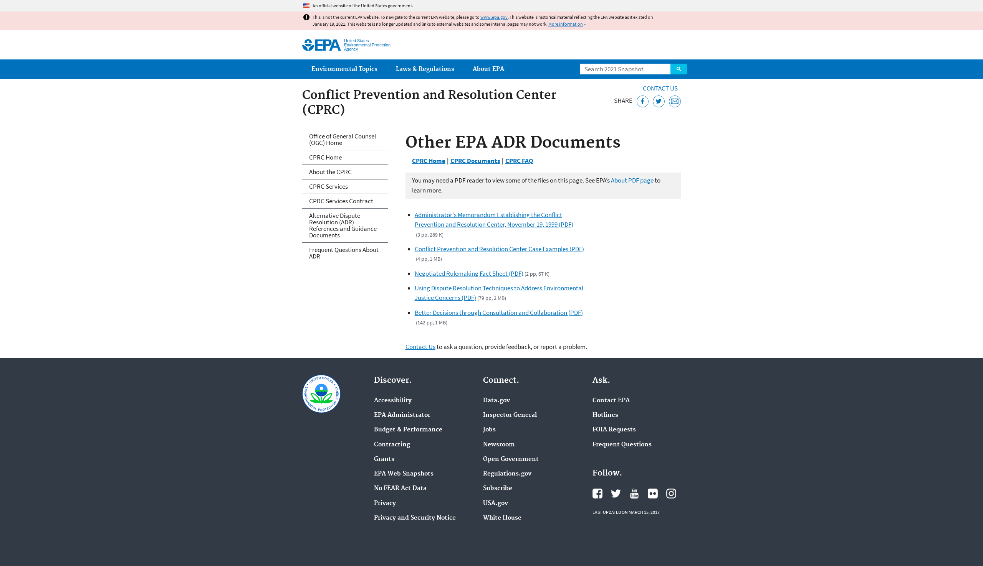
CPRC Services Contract (341, 201)
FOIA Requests (614, 429)
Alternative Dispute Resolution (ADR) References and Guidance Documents (343, 225)
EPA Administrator (402, 415)
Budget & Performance (408, 429)
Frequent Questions (622, 444)
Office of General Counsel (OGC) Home (342, 139)
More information (565, 24)
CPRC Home (428, 160)
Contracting (392, 444)
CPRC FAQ (519, 160)
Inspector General (510, 415)
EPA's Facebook (597, 494)
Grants (384, 459)
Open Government (511, 459)
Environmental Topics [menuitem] (344, 69)
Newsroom (499, 444)
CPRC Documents (475, 160)
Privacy (385, 503)
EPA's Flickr (653, 494)
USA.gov (495, 503)
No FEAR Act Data (400, 488)
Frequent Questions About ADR (344, 252)
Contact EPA (611, 400)
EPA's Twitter (616, 494)
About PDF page (632, 180)
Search (678, 69)
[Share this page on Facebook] (643, 101)
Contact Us (660, 88)
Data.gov (496, 400)
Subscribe (497, 488)
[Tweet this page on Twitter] (659, 101)
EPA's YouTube (634, 494)
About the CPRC (330, 172)
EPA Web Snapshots (404, 474)
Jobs (489, 429)
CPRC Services (328, 186)
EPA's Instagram (671, 494)
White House (502, 518)
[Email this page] (675, 101)
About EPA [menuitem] (488, 69)
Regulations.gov (507, 474)
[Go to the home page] (321, 45)
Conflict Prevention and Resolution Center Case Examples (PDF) (499, 249)
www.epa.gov (494, 17)
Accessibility (393, 400)
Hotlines (605, 415)
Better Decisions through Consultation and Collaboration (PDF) (499, 312)
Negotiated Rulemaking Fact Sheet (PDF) (469, 273)
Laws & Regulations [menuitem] (425, 69)
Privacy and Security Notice (415, 518)
